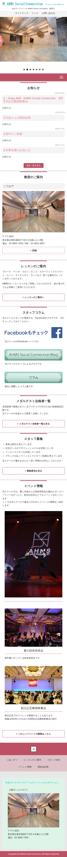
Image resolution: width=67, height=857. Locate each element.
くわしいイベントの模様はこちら (34, 734)
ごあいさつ (12, 760)
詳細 (34, 250)
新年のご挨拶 (13, 133)
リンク (35, 13)
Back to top (33, 749)
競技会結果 (43, 767)
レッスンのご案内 (32, 760)
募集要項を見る (34, 471)
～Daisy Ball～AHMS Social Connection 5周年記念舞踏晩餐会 (34, 100)
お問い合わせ (48, 13)
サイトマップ (21, 13)
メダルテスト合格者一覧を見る (34, 423)
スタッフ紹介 (53, 760)
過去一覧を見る (33, 165)
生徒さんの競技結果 (18, 117)
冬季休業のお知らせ (18, 150)
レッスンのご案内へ (34, 297)
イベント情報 (24, 767)
